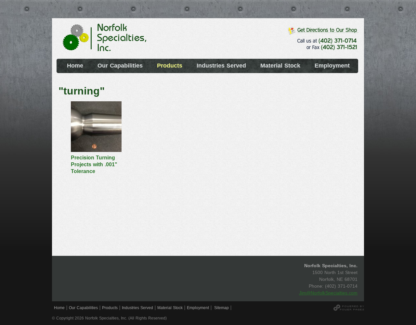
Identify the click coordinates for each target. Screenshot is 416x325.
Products (110, 308)
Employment (198, 308)
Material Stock (170, 308)
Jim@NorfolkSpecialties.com (328, 292)
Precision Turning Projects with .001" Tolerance (94, 164)
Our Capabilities (83, 308)
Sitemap (221, 308)
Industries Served (137, 308)
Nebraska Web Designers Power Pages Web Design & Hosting (348, 308)
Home (59, 308)
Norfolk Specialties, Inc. (106, 41)
